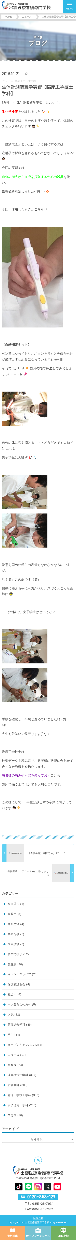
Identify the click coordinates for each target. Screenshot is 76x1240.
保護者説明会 (16, 984)
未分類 (12, 1115)
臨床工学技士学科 (25, 80)
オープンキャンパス (21, 1044)
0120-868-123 (41, 1196)
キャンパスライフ (19, 974)
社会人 (12, 994)
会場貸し (13, 903)
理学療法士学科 (18, 1075)
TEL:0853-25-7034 (39, 1204)
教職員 (12, 964)
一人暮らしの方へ (19, 1004)
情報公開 (38, 1218)
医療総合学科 (16, 1024)
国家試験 (13, 944)
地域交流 (13, 924)
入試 (11, 1014)
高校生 (12, 914)
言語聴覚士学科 (18, 1105)
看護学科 (13, 1085)
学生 (11, 1034)
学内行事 (13, 934)
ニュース (7, 80)
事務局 (12, 1064)
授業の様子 (15, 954)
